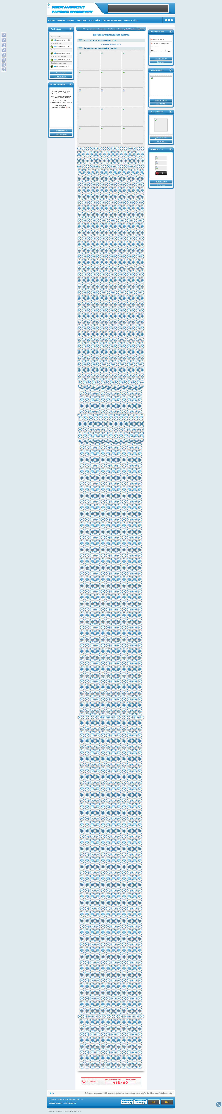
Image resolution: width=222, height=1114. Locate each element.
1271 (87, 465)
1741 (97, 606)
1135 (90, 425)
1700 (134, 591)
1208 (134, 443)
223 (106, 199)
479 (111, 260)
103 (106, 170)
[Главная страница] (166, 21)
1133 (79, 425)
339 (88, 227)
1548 (92, 548)
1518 (124, 537)
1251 (108, 458)
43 (121, 155)
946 (120, 371)
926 (97, 368)
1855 (129, 638)
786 (142, 332)
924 (88, 368)
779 (111, 332)
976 (120, 379)
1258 (81, 461)
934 (133, 368)
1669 (97, 584)
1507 (129, 533)
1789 (97, 620)
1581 (139, 555)
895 (93, 361)
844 (133, 346)
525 (115, 271)
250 (93, 206)
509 (111, 267)
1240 (113, 454)
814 (133, 339)
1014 (102, 389)
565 (93, 281)
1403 (87, 505)
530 (138, 271)
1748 (134, 606)
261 (142, 206)
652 (79, 303)
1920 (92, 660)
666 (142, 303)
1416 (92, 508)
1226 (102, 451)
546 (142, 274)
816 (142, 339)
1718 (102, 598)
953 (84, 375)
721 (120, 317)
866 (97, 353)
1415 (87, 508)
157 (79, 184)
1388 (134, 497)
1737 (139, 602)
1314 (124, 476)
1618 (81, 570)
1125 (105, 422)
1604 (134, 562)
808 (106, 339)
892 (79, 361)
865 (93, 353)
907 (79, 364)
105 (115, 170)
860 (138, 350)
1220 (134, 447)
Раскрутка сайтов (131, 20)
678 (129, 307)
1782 (124, 616)
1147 (85, 429)
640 (93, 299)
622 (79, 296)
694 (133, 310)
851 (97, 350)
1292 (134, 469)
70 (100, 162)
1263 (108, 461)
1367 (87, 494)
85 (96, 166)
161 (97, 184)
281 (97, 213)
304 (133, 217)
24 (108, 152)
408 (129, 242)
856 (120, 350)
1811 (87, 627)
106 (119, 170)
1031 (129, 393)
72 (108, 162)
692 (124, 310)
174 (88, 188)
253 (106, 206)
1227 (108, 451)
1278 (124, 465)
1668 (92, 584)
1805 (118, 624)
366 (142, 231)
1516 (113, 537)
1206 (123, 443)
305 (138, 217)
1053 (118, 400)
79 (138, 162)
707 (124, 314)
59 (121, 159)
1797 (139, 620)
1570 (81, 555)
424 (133, 245)
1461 (139, 519)
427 (79, 249)
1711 (129, 595)
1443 (108, 515)
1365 (139, 490)
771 (142, 328)
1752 (92, 609)
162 (102, 184)
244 (133, 202)
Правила (70, 20)
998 (84, 386)
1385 (118, 497)
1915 (129, 656)
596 (97, 289)
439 (133, 249)
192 (102, 191)
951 (142, 371)
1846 (81, 638)
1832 (134, 631)
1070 (81, 407)
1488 (92, 530)
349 (133, 227)
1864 (113, 642)
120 (115, 173)
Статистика (81, 20)
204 (88, 195)
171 (142, 184)
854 (111, 350)
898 (106, 361)
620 (138, 292)
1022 (81, 393)
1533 (139, 541)
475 (93, 260)
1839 (108, 634)
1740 (92, 606)
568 (106, 281)
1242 (124, 454)
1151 (105, 429)
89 (113, 166)
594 (88, 289)
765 (115, 328)
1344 (92, 487)
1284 (92, 469)
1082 (81, 411)
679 (133, 307)
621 (142, 292)
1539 (108, 544)
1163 (100, 433)
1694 (102, 591)
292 (79, 217)
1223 (87, 451)
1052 (113, 400)
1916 (134, 656)
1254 (124, 458)
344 (111, 227)
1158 (141, 429)
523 (106, 271)
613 (106, 292)
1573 (97, 555)
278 (84, 213)
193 (106, 191)
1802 (102, 624)
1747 (129, 606)
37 (96, 155)
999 (89, 386)
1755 (108, 609)
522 (102, 271)
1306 (82, 476)
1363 (129, 490)
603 (129, 289)
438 (129, 249)
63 (138, 159)
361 (120, 231)
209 (111, 195)
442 (79, 253)
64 (142, 159)
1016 (113, 389)
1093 (139, 411)
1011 (87, 389)
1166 (115, 433)
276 (142, 209)
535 (93, 274)
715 (93, 317)
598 (106, 289)
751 (120, 325)
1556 (134, 548)
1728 (92, 602)
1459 (129, 519)
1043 (129, 397)
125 (137, 173)
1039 (108, 397)
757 (79, 328)
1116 (126, 418)
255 (115, 206)
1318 (81, 479)
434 (111, 249)
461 (97, 256)
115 (93, 173)
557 (124, 278)
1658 (102, 580)
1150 (100, 429)
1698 (124, 591)
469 (133, 256)
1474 (81, 526)
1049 (97, 400)
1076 (113, 407)
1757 (118, 609)
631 (120, 296)
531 (142, 271)
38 (100, 155)
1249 (97, 458)
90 (117, 166)
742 (79, 325)
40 (108, 155)
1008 (136, 386)
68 (91, 162)
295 (93, 217)
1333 (97, 483)
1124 (100, 422)
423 (129, 245)
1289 (118, 469)
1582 (81, 559)
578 (84, 285)
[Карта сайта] (172, 21)
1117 (131, 418)
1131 (136, 422)
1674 (124, 584)
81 (79, 166)
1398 (124, 501)
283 (106, 213)
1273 (97, 465)
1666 (81, 584)
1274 (102, 465)
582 (102, 285)
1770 (124, 613)
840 (115, 346)
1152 (110, 429)
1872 (92, 645)
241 (120, 202)
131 (97, 177)
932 (124, 368)
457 (79, 256)
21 (96, 152)
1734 (124, 602)
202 (79, 195)
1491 (108, 530)
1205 (118, 443)
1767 (108, 613)
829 (133, 343)
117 (102, 173)
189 (88, 191)
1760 (134, 609)
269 (111, 209)
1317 (139, 476)
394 (133, 238)
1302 (124, 472)
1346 (102, 487)
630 (115, 296)
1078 (124, 407)
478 (106, 260)
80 (142, 162)
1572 (92, 555)
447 (102, 253)
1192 (115, 440)
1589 (118, 559)
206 (97, 195)
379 (133, 235)
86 (100, 166)
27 (121, 152)
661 (120, 303)
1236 (92, 454)
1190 (105, 440)
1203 (108, 443)
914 (111, 364)
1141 (121, 425)
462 (102, 256)
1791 (108, 620)
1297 (97, 472)
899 (111, 361)
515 (138, 267)
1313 (118, 476)
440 (138, 249)
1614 (124, 566)
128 (84, 177)
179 (111, 188)
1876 (113, 645)
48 (142, 155)
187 (79, 191)
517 (79, 271)
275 (138, 209)
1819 (129, 627)
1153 (115, 429)
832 (79, 346)
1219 (129, 447)
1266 (124, 461)
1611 (108, 566)
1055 (129, 400)
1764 (92, 613)
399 (88, 242)
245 (138, 202)
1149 (95, 429)
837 (102, 346)
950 (138, 371)
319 (133, 220)
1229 (118, 451)
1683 (108, 588)
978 (129, 379)
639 (88, 299)
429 (88, 249)
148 (106, 181)
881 (97, 357)
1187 (90, 440)
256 (120, 206)
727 (79, 321)
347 (124, 227)
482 (124, 260)
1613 (118, 566)
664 (133, 303)
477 (102, 260)
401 (97, 242)
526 (120, 271)
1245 (139, 454)
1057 (139, 400)
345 (115, 227)
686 (97, 310)
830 (138, 343)
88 (108, 166)
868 (106, 353)
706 (120, 314)
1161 (90, 433)
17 (79, 152)
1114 (116, 418)
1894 (81, 652)
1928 (134, 660)
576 (142, 281)
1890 (124, 649)
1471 (129, 523)
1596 (92, 562)
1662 (124, 580)
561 (142, 278)
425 (138, 245)
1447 (129, 515)
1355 (87, 490)
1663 (129, 580)
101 (97, 170)
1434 (124, 512)
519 (88, 271)
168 (129, 184)
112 (80, 173)
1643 (87, 577)
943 (106, 371)
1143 (131, 425)
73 (113, 162)
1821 (139, 627)
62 (134, 159)
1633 (97, 573)
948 (129, 371)
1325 (118, 479)
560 (138, 278)
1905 (139, 652)
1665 (139, 580)
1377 (139, 494)
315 (115, 220)
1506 (124, 533)
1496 (134, 530)
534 (88, 274)
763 (106, 328)
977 (124, 379)
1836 (92, 634)
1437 (139, 512)
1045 (139, 397)
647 (124, 299)
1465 (97, 523)
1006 (125, 386)
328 (106, 224)
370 (93, 235)
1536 (92, 544)
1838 (102, 634)
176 (97, 188)
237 (102, 202)
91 (121, 166)
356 (97, 231)
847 (79, 350)
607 (79, 292)
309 (88, 220)
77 (130, 162)
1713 (139, 595)
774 (88, 332)
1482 (124, 526)
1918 (81, 660)
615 (115, 292)
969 (88, 379)
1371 (108, 494)
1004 (115, 386)
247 (79, 206)
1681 (97, 588)
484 (133, 260)
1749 (139, 606)
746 (97, 325)
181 (120, 188)
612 (102, 292)
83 (87, 166)
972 (102, 379)
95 (138, 166)
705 (115, 314)
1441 (97, 515)
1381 (97, 497)
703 (106, 314)
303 (129, 217)
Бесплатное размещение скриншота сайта (100, 40)
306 (142, 217)
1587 (108, 559)
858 (129, 350)
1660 (113, 580)
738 (129, 321)
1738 (81, 606)
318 (129, 220)
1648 (113, 577)
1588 (113, 559)
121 (119, 173)
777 (102, 332)
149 (111, 181)
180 (115, 188)
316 (120, 220)
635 (138, 296)
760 (93, 328)
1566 (124, 551)
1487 (87, 530)
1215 (108, 447)
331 (120, 224)
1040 (113, 397)
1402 (82, 505)
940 (93, 371)
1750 (81, 609)
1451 (87, 519)
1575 (108, 555)
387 (102, 238)
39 (104, 155)
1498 (81, 533)
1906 (82, 656)
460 (93, 256)
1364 (134, 490)
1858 (81, 642)
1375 (129, 494)
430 (93, 249)
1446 (124, 515)
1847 (87, 638)
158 (84, 184)
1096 (90, 415)
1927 (129, 660)
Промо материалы (61, 134)
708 (129, 314)
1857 (139, 638)
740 (138, 321)
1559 (87, 551)
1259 (87, 461)
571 (120, 281)
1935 (108, 663)
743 (84, 325)
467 (124, 256)
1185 (79, 440)
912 (102, 364)
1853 (118, 638)
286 (120, 213)
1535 (87, 544)
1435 (129, 512)
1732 (113, 602)
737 (124, 321)
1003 (109, 386)
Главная (51, 20)
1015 (108, 389)
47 (138, 155)
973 (106, 379)
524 (111, 271)
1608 (92, 566)
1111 (101, 418)
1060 (92, 404)
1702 (82, 595)
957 (102, 375)
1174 (90, 436)
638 (84, 299)
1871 (87, 645)
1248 (92, 458)
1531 (129, 541)
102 (101, 170)
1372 (113, 494)
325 (93, 224)
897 (102, 361)
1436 (134, 512)
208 (106, 195)
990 (116, 382)
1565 (118, 551)
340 (93, 227)
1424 (134, 508)
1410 (124, 505)
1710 (124, 595)
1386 (124, 497)
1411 (129, 505)
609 (88, 292)
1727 (87, 602)
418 (106, 245)
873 (129, 353)
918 (129, 364)
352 (79, 231)
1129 (126, 422)
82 (83, 166)
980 (138, 379)
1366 (81, 494)
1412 (134, 505)
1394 (102, 501)
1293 (139, 469)
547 (79, 278)
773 (84, 332)
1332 (92, 483)
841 (120, 346)
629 (111, 296)
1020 (134, 389)
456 (142, 253)
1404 (92, 505)
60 (125, 159)
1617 (139, 566)
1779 (108, 616)
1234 (81, 454)
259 (133, 206)
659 (111, 303)
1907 (87, 656)
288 (129, 213)
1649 (118, 577)
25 (113, 152)
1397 (118, 501)
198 (129, 191)
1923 (108, 660)
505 (93, 267)
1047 (87, 400)
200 (138, 191)
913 (106, 364)
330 (115, 224)
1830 (124, 631)
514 (133, 267)
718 (106, 317)
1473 (139, 523)
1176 (100, 436)
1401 (139, 501)
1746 (124, 606)
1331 (87, 483)
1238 (102, 454)
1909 (97, 656)
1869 (139, 642)
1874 (102, 645)
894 (88, 361)
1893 (139, 649)
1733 (118, 602)
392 (124, 238)
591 (142, 285)
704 (111, 314)
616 (120, 292)
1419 (108, 508)
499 (133, 263)
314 (111, 220)
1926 (124, 660)
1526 (102, 541)
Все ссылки (161, 62)
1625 (118, 570)
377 (124, 235)
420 (115, 245)
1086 (102, 411)
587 (124, 285)
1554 (124, 548)
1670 (102, 584)
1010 (82, 389)
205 (93, 195)
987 (103, 382)
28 (125, 152)
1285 (97, 469)
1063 (108, 404)
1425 (139, 508)
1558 (81, 551)
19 (87, 152)
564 (88, 281)
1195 (131, 440)
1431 (108, 512)
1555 (129, 548)
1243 (129, 454)
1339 (129, 483)
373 (106, 235)
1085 (97, 411)
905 (138, 361)
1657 (97, 580)
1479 (108, 526)
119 (110, 173)
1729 (97, 602)
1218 (124, 447)
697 (79, 314)
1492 (113, 530)
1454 (102, 519)
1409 (118, 505)
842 (124, 346)
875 (138, 353)
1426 (81, 512)
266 (97, 209)
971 (97, 379)
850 (93, 350)
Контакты (61, 20)
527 (124, 271)
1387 (129, 497)
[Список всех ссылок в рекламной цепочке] (49, 8)
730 (93, 321)
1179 (115, 436)
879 (88, 357)
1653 (139, 577)
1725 (139, 598)
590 (138, 285)
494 (111, 263)
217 (79, 199)
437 (124, 249)
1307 (87, 476)
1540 (113, 544)
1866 (124, 642)
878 (84, 357)
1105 (136, 415)
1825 (97, 631)
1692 (92, 591)
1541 (118, 544)
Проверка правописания (112, 20)
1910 (103, 656)
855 (115, 350)
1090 (124, 411)
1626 (124, 570)
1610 (103, 566)
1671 (108, 584)
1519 (129, 537)
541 (120, 274)
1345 (97, 487)
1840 (113, 634)
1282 (81, 469)
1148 (90, 429)
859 (133, 350)
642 (102, 299)
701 (97, 314)
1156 (131, 429)
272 (124, 209)
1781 (118, 616)
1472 (134, 523)
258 (129, 206)
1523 (87, 541)
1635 (108, 573)
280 (93, 213)
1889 (118, 649)
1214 (102, 447)
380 (138, 235)
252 (102, 206)
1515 (108, 537)
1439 (87, 515)
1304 (134, 472)
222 (102, 199)
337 (79, 227)
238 (106, 202)
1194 (126, 440)
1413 (139, 505)
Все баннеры (161, 141)
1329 (139, 479)
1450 (81, 519)
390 (115, 238)
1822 (81, 631)
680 (138, 307)
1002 (104, 386)
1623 (108, 570)
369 (88, 235)
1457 (118, 519)
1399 (129, 501)
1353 (139, 487)
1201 (97, 443)
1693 (97, 591)
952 (79, 375)
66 (83, 162)
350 (138, 227)
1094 (79, 415)
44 (125, 155)
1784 (134, 616)
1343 (87, 487)
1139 (110, 425)
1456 (113, 519)
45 (130, 155)
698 (84, 314)
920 (138, 364)
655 (93, 303)
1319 (87, 479)
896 (97, 361)
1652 (134, 577)
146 (97, 181)
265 (93, 209)
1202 (102, 443)
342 (102, 227)
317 (124, 220)
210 (115, 195)
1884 (92, 649)
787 (79, 335)
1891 (129, 649)
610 (93, 292)
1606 (82, 566)
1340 (134, 483)
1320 (92, 479)
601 (120, 289)
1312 (113, 476)
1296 (92, 472)
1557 (139, 548)
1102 (121, 415)
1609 (97, 566)
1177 (105, 436)
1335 (108, 483)
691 (120, 310)
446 (97, 253)
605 (138, 289)
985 (94, 382)
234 (88, 202)
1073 (97, 407)
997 (80, 386)
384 (88, 238)
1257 (139, 458)
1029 (118, 393)
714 (88, 317)
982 (80, 382)
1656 (92, 580)
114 (88, 173)
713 (84, 317)
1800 (92, 624)
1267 (129, 461)
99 (88, 170)
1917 (139, 656)
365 (138, 231)
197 (124, 191)
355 (93, 231)
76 (125, 162)
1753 (97, 609)
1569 (139, 551)
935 (138, 368)
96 (142, 166)
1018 (124, 389)
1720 (113, 598)
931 (120, 368)
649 (133, 299)
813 (129, 339)
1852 (113, 638)
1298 (102, 472)
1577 (118, 555)
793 (106, 335)
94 (134, 166)
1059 (87, 404)
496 (120, 263)
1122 (90, 422)
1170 (136, 433)
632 (124, 296)
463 (106, 256)
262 (79, 209)
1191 (110, 440)
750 (115, 325)
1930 (81, 663)
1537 (97, 544)
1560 (92, 551)
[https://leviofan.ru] (161, 168)
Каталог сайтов (94, 20)
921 (142, 364)
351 (142, 227)
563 (84, 281)
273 (129, 209)
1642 (81, 577)
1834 (81, 634)
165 (115, 184)
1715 (87, 598)
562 (79, 281)
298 (106, 217)
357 (102, 231)
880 (93, 357)
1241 (118, 454)
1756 (113, 609)
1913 (118, 656)
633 (129, 296)
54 (100, 159)
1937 (118, 663)
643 (106, 299)
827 (124, 343)
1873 (97, 645)
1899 (108, 652)
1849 (97, 638)
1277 (118, 465)
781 (120, 332)
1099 (106, 415)
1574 (102, 555)
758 (84, 328)
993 (130, 382)
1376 (134, 494)
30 (134, 152)
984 (89, 382)
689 (111, 310)
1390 (81, 501)
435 (115, 249)
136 (120, 177)
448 (106, 253)
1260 (92, 461)
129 (88, 177)
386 (97, 238)
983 (85, 382)
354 (88, 231)
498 (129, 263)
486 (142, 260)
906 (142, 361)
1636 (113, 573)
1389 (139, 497)
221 (97, 199)
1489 (97, 530)
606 (142, 289)
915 (115, 364)
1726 (81, 602)
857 (124, 350)
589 (133, 285)
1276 (113, 465)
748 (106, 325)
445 (93, 253)
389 (111, 238)
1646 (102, 577)
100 (92, 170)
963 (129, 375)
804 (88, 339)
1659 (108, 580)
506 (97, 267)
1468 (113, 523)
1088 (113, 411)
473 (84, 260)
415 (93, 245)
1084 (92, 411)
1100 (111, 415)
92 (125, 166)
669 (88, 307)
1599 (108, 562)
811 (120, 339)
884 (111, 357)
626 (97, 296)
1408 (113, 505)
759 (88, 328)
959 (111, 375)
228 (129, 199)
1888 (113, 649)
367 (79, 235)
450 (115, 253)
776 (97, 332)
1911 (108, 656)
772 (79, 332)
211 (120, 195)
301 (120, 217)
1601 (118, 562)
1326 (124, 479)
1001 (99, 386)
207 (102, 195)
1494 (124, 530)
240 (115, 202)
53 (96, 159)
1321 (97, 479)
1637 (118, 573)
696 (142, 310)
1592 (134, 559)
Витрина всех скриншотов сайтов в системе (100, 48)
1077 (118, 407)
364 (133, 231)
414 (88, 245)
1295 (87, 472)
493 (106, 263)
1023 (87, 393)
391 (120, 238)
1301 (118, 472)
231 (142, 199)
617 (124, 292)
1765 (97, 613)
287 (124, 213)
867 (102, 353)
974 (111, 379)
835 (93, 346)
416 (97, 245)
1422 (124, 508)
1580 (134, 555)
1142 (126, 425)
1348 (113, 487)
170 (138, 184)
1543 (129, 544)
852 (102, 350)
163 (106, 184)
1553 (118, 548)
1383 (108, 497)
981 (142, 379)
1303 (129, 472)
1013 (97, 389)
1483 (129, 526)
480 (115, 260)
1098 (100, 415)
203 (84, 195)
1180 (121, 436)
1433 (118, 512)
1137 (100, 425)
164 (111, 184)
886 (120, 357)
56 (108, 159)
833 (84, 346)
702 (102, 314)
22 (100, 152)
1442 (102, 515)
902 (124, 361)
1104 (131, 415)
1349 (118, 487)
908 (84, 364)
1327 (129, 479)
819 (88, 343)
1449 (139, 515)
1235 (87, 454)
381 (142, 235)
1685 (118, 588)
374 (111, 235)
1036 (92, 397)
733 (106, 321)
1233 (139, 451)
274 (133, 209)
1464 (92, 523)
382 (79, 238)
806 (97, 339)
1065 (118, 404)
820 (93, 343)
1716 (92, 598)
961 (120, 375)
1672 (113, 584)
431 (97, 249)
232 (79, 202)
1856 (134, 638)
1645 (97, 577)
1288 (113, 469)
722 (124, 317)
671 (97, 307)
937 (79, 371)
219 (88, 199)
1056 (134, 400)
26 (117, 152)
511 (120, 267)
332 (124, 224)
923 (84, 368)
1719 (108, 598)
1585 (97, 559)
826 (120, 343)
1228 (113, 451)
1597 (97, 562)
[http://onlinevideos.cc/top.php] (161, 173)
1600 (113, 562)
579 (88, 285)
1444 (113, 515)
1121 (85, 422)
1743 (108, 606)
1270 (81, 465)
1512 (92, 537)
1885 (97, 649)
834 (88, 346)
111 (142, 170)
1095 (84, 415)
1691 (87, 591)
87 (104, 166)
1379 (87, 497)
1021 (139, 389)
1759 (129, 609)
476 (97, 260)
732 (102, 321)
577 (79, 285)
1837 (97, 634)
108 (128, 170)
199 (133, 191)
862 (79, 353)
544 (133, 274)
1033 (139, 393)
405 (115, 242)
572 (124, 281)
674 (111, 307)
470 (138, 256)
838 (106, 346)
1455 (108, 519)
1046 (81, 400)
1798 (81, 624)
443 (84, 253)
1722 (124, 598)
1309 (97, 476)
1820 (134, 627)
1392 (92, 501)
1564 (113, 551)
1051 (108, 400)
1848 (92, 638)
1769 (118, 613)
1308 (92, 476)
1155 (126, 429)
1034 (81, 397)
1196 (136, 440)
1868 (134, 642)
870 (115, 353)
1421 (118, 508)
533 (84, 274)
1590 (124, 559)
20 (91, 152)
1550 (102, 548)
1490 (102, 530)
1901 (118, 652)
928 (106, 368)
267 (102, 209)
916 (120, 364)
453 (129, 253)
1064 (113, 404)
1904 (134, 652)
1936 (113, 663)
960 (115, 375)
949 (133, 371)
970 (93, 379)
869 (111, 353)
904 (133, 361)
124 (133, 173)
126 (142, 173)
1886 (102, 649)
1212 (92, 447)
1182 (131, 436)
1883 (87, 649)
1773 (139, 613)
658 (106, 303)
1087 (108, 411)
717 (102, 317)
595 (93, 289)
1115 (121, 418)
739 (133, 321)
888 (129, 357)
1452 (92, 519)
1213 (97, 447)
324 (88, 224)
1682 (102, 588)
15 (138, 148)
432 (102, 249)
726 (142, 317)
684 (88, 310)
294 (88, 217)
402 (102, 242)
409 (133, 242)
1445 (118, 515)
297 (102, 217)
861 (142, 350)
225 (115, 199)
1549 (97, 548)
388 (106, 238)
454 (133, 253)
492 (102, 263)
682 (79, 310)
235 (93, 202)
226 (120, 199)
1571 (87, 555)
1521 (139, 537)
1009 (141, 386)
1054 (124, 400)
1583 (87, 559)
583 (106, 285)
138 (129, 177)
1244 (134, 454)
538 (106, 274)
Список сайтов (61, 73)
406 (120, 242)
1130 (131, 422)
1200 (92, 443)
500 (138, 263)
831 (142, 343)
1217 (118, 447)
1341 (139, 483)
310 (93, 220)
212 (124, 195)
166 (120, 184)
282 (102, 213)
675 (115, 307)
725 (138, 317)
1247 (87, 458)
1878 (124, 645)
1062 (102, 404)
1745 (118, 606)
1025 (97, 393)
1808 (134, 624)
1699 (129, 591)
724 (133, 317)
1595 (87, 562)
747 (102, 325)
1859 (87, 642)
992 (125, 382)
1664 (134, 580)
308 (84, 220)
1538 (102, 544)
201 (142, 191)
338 (84, 227)
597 (102, 289)
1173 (85, 436)
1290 (124, 469)
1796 (134, 620)
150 (115, 181)
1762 (81, 613)
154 (133, 181)
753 (129, 325)
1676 (134, 584)
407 (124, 242)
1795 (129, 620)
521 (97, 271)
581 (97, 285)
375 (115, 235)
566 (97, 281)
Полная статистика (61, 130)
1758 (124, 609)
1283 (87, 469)
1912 (113, 656)
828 (129, 343)
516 (142, 267)
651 (142, 299)
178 (106, 188)
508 (106, 267)
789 (88, 335)
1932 (92, 663)
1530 (124, 541)
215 (138, 195)
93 (130, 166)
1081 (139, 407)
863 (84, 353)
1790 (102, 620)
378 (129, 235)
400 (93, 242)
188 (84, 191)
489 (88, 263)
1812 (92, 627)
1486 (81, 530)
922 (79, 368)
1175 (95, 436)
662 (124, 303)
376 (120, 235)
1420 (113, 508)
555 (115, 278)
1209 (139, 443)
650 (138, 299)
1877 (118, 645)
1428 (92, 512)
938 (84, 371)
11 (121, 148)
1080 (134, 407)
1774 (81, 616)
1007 (130, 386)
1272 (92, 465)
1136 (95, 425)
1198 (81, 443)
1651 (129, 577)
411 (142, 242)
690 (115, 310)
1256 (134, 458)
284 (111, 213)
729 (88, 321)
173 (84, 188)
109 (133, 170)
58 (117, 159)
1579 (129, 555)
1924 (113, 660)
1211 (87, 447)
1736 (134, 602)
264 (88, 209)
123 (128, 173)
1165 (110, 433)
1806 (124, 624)
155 (138, 181)
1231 (129, 451)
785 (138, 332)
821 (97, 343)
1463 (87, 523)
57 (113, 159)
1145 (141, 425)
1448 (134, 515)
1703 (87, 595)
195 (115, 191)
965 (138, 375)
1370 (102, 494)
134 (111, 177)
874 (133, 353)
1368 (92, 494)
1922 (102, 660)
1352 (134, 487)
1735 (129, 602)
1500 (92, 533)
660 (115, 303)
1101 (116, 415)
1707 (108, 595)
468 (129, 256)
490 (93, 263)
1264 (113, 461)
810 (115, 339)
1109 (91, 418)
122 (124, 173)
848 (84, 350)
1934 (102, 663)
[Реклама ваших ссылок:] (161, 85)
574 (133, 281)
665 (138, 303)
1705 (97, 595)
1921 (97, 660)
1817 (118, 627)
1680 (92, 588)
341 (97, 227)
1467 (108, 523)
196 (120, 191)
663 (129, 303)
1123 (95, 422)
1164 (105, 433)
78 (134, 162)
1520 (134, 537)
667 (79, 307)
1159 (79, 433)
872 (124, 353)
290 (138, 213)
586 (120, 285)
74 (117, 162)
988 (107, 382)
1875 (108, 645)
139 (133, 177)
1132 (141, 422)
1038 (102, 397)
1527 (108, 541)
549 (88, 278)
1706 (103, 595)
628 (106, 296)
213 (129, 195)
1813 (97, 627)
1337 (118, 483)
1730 (102, 602)
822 (102, 343)
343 (106, 227)
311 (97, 220)
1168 (126, 433)
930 (115, 368)
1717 (97, 598)
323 (84, 224)
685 (93, 310)
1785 (139, 616)
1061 (97, 404)
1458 (124, 519)
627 (102, 296)
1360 (113, 490)
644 (111, 299)
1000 (93, 386)
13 (130, 148)
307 (79, 220)
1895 (87, 652)
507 (102, 267)
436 (120, 249)
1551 (108, 548)
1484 (134, 526)
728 (84, 321)
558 (129, 278)
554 (111, 278)
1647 (108, 577)
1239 (108, 454)
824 (111, 343)
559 (133, 278)
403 (106, 242)
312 (102, 220)
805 (93, 339)
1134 (85, 425)
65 (79, 162)
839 (111, 346)
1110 (96, 418)
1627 (129, 570)
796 (120, 335)
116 (97, 173)
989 (112, 382)
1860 (92, 642)
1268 (134, 461)
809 (111, 339)
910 (93, 364)
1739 (87, 606)
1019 (129, 389)
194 (111, 191)
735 (115, 321)
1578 (124, 555)
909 (88, 364)
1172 (79, 436)
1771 (129, 613)
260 (138, 206)
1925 (118, 660)
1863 (108, 642)
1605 (139, 562)
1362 (124, 490)
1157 (136, 429)
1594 (81, 562)
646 (120, 299)
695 (138, 310)
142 (79, 181)
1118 (136, 418)
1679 (87, 588)
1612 (113, 566)
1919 (87, 660)
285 (115, 213)
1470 (124, 523)
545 (138, 274)
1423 (129, 508)
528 (129, 271)
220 (93, 199)
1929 (139, 660)
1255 (129, 458)
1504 (113, 533)
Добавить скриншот (161, 100)
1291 (129, 469)
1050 (102, 400)
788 (84, 335)
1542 (124, 544)
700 (93, 314)
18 (83, 152)
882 (102, 357)
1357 (97, 490)
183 (129, 188)
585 (115, 285)
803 (84, 339)
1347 (108, 487)
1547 (87, 548)
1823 (87, 631)
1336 (113, 483)
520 (93, 271)
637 (79, 299)
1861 (97, 642)
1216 (113, 447)
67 (87, 162)
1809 (139, 624)
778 (106, 332)
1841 (118, 634)
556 (120, 278)
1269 (139, 461)
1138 (105, 425)
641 (97, 299)
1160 (85, 433)
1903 (129, 652)
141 (142, 177)
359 (111, 231)
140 (138, 177)
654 (88, 303)
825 (115, 343)
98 (84, 170)
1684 (113, 588)
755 (138, 325)
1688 (134, 588)
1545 (139, 544)
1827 (108, 631)
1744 (113, 606)
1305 (139, 472)
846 (142, 346)
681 (142, 307)
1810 (82, 627)
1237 (97, 454)
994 (134, 382)
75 (121, 162)
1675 (129, 584)
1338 (124, 483)
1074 (102, 407)
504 (88, 267)
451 (120, 253)
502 (79, 267)
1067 (129, 404)
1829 (118, 631)
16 (142, 148)
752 (124, 325)
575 (138, 281)
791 (97, 335)
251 (97, 206)
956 (97, 375)
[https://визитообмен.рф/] (161, 125)
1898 (102, 652)
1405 (97, 505)
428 (84, 249)
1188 (95, 440)
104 (110, 170)
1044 (134, 397)
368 (84, 235)
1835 (87, 634)
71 (104, 162)
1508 (134, 533)
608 (84, 292)
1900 (113, 652)
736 (120, 321)
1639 (129, 573)
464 (111, 256)
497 (124, 263)
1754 (102, 609)
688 (106, 310)
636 (142, 296)
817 (79, 343)
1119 (141, 418)
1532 (134, 541)
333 (129, 224)
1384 (113, 497)
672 (102, 307)
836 (97, 346)
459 (88, 256)
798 (129, 335)
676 (120, 307)
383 (84, 238)
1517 (118, 537)
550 (93, 278)
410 (138, 242)
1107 (80, 418)
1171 (141, 433)
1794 (124, 620)
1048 (92, 400)
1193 (121, 440)
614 (111, 292)
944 (111, 371)
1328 (134, 479)
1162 (95, 433)
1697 (118, 591)
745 (93, 325)
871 (120, 353)
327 (102, 224)
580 (93, 285)
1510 (82, 537)
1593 (139, 559)
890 (138, 357)
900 (115, 361)
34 (83, 155)
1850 (102, 638)
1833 (139, 631)
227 (124, 199)
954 (88, 375)
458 (84, 256)
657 (102, 303)
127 (79, 177)
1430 (102, 512)
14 (134, 148)
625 (93, 296)
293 (84, 217)
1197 (141, 440)
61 (130, 159)
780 (115, 332)
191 (97, 191)
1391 (87, 501)
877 (79, 357)
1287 (108, 469)
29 (130, 152)
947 (124, 371)
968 (84, 379)
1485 (139, 526)
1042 (124, 397)
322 (79, 224)
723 (129, 317)
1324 (113, 479)
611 (97, 292)
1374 (124, 494)
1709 (118, 595)
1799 (87, 624)
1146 (79, 429)
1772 (134, 613)
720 (115, 317)
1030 (124, 393)
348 (129, 227)
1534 (81, 544)
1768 (113, 613)
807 (102, 339)
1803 (108, 624)
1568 (134, 551)
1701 (139, 591)
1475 (87, 526)
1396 (113, 501)
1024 (92, 393)
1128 (121, 422)
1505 (118, 533)
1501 (97, 533)
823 (106, 343)
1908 (92, 656)
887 (124, 357)
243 (129, 202)
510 (115, 267)
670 (93, 307)
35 (87, 155)
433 (106, 249)
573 (129, 281)
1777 (97, 616)
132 (102, 177)
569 (111, 281)
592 (79, 289)
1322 (102, 479)
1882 (81, 649)
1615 (129, 566)
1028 (113, 393)
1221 (139, 447)
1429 (97, 512)
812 (124, 339)
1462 (81, 523)
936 (142, 368)
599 (111, 289)
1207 (129, 443)
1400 (134, 501)
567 (102, 281)
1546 (81, 548)
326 (97, 224)
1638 (124, 573)
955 (93, 375)
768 (129, 328)
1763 (87, 613)
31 (138, 152)
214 (133, 195)
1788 (92, 620)
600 (115, 289)
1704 (92, 595)
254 (111, 206)
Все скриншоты (161, 103)
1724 (134, 598)
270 (115, 209)
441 (142, 249)
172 (79, 188)
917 (124, 364)
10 (117, 148)
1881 (139, 645)
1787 (87, 620)
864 (88, 353)
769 (133, 328)
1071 (87, 407)
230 (138, 199)
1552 (113, 548)
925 (93, 368)
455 (138, 253)
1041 (118, 397)
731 (97, 321)
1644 (92, 577)
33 (79, 155)
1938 (124, 663)
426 (142, 245)
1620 (92, 570)
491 (97, 263)
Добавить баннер (161, 138)
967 (79, 379)
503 (84, 267)
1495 (129, 530)
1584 (92, 559)
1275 (108, 465)
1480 (113, 526)
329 (111, 224)
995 (139, 382)
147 (102, 181)
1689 (139, 588)
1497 (139, 530)
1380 (92, 497)
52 (91, 159)
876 (142, 353)
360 (115, 231)
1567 (129, 551)
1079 (129, 407)
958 (106, 375)
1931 (87, 663)
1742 (102, 606)
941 (97, 371)
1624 (113, 570)
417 (102, 245)
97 (80, 170)
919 (133, 364)
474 (88, 260)
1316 (134, 476)
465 (115, 256)
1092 (134, 411)
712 (79, 317)
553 (106, 278)
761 (97, 328)
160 (93, 184)
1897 (97, 652)
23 (104, 152)
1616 (134, 566)
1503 (108, 533)
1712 (134, 595)
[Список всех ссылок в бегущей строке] (84, 29)
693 (129, 310)
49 (79, 159)
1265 (118, 461)
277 (79, 213)
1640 (134, 573)
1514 (102, 537)
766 (120, 328)
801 (142, 335)
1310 (103, 476)
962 (124, 375)
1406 (103, 505)
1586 (102, 559)
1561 (97, 551)
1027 (108, 393)
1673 (118, 584)
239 (111, 202)
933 (129, 368)
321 (142, 220)
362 (124, 231)
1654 (81, 580)
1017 (118, 389)
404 (111, 242)
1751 (87, 609)
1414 (81, 508)
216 (142, 195)
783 (129, 332)
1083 (87, 411)
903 (129, 361)
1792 (113, 620)
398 (84, 242)
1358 (102, 490)
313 (106, 220)
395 (138, 238)
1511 (87, 537)
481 (120, 260)
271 (120, 209)
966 (142, 375)
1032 (134, 393)
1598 (102, 562)
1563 (108, 551)
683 (84, 310)
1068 (134, 404)
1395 (108, 501)
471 (142, 256)
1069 (139, 404)
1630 (81, 573)
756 (142, 325)
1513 (97, 537)
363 (129, 231)
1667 (87, 584)
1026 (102, 393)
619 (133, 292)
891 (142, 357)
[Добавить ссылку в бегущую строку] (82, 29)
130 (93, 177)
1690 (81, 591)
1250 (102, 458)
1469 (118, 523)
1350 (124, 487)
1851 (108, 638)
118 (106, 173)
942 (102, 371)
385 (93, 238)
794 (111, 335)
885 (115, 357)
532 (79, 274)
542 (124, 274)
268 (106, 209)
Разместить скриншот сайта (111, 44)
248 (84, 206)
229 (133, 199)
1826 (102, 631)
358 (106, 231)
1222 (81, 451)
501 (142, 263)
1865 (118, 642)
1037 (97, 397)
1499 (87, 533)
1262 (102, 461)
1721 (118, 598)
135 (115, 177)
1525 (97, 541)
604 (133, 289)
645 (115, 299)
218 (84, 199)
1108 (85, 418)
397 (79, 242)
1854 (124, 638)
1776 (92, 616)
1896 (92, 652)
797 (124, 335)
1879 (129, 645)
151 (120, 181)
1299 (108, 472)
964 (133, 375)
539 (111, 274)
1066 (124, 404)
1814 (102, 627)
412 (79, 245)
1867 (129, 642)
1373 (118, 494)
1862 (102, 642)
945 (115, 371)
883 (106, 357)
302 (124, 217)
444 (88, 253)
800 (138, 335)
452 (124, 253)
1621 (97, 570)
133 (106, 177)
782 (124, 332)
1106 (142, 415)
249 (88, 206)
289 (133, 213)
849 (88, 350)
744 (88, 325)
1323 (108, 479)
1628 (134, 570)
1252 (113, 458)
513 (129, 267)
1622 (102, 570)
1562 (102, 551)
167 (124, 184)
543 (129, 274)
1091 (129, 411)
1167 (121, 433)
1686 (124, 588)
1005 (120, 386)
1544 (134, 544)
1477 (97, 526)
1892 (134, 649)
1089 (118, 411)
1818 (124, 627)
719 (111, 317)
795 (115, 335)
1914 (124, 656)
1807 (129, 624)
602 (124, 289)
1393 (97, 501)
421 (120, 245)
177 (102, 188)
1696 (113, 591)
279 (88, 213)
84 (91, 166)
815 (138, 339)
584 (111, 285)
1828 (113, 631)
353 (84, 231)
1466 (102, 523)
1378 (81, 497)
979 (133, 379)
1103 (126, 415)
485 (138, 260)
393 (129, 238)
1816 (113, 627)
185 (138, 188)
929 (111, 368)
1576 (113, 555)
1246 (81, 458)
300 (115, 217)
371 (97, 235)
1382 (102, 497)
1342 (81, 487)
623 (84, 296)
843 (129, 346)
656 (97, 303)
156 (142, 181)
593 (84, 289)
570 (115, 281)
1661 (118, 580)
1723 (129, 598)
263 (84, 209)
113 (84, 173)
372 (102, 235)
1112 (106, 418)
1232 (134, 451)
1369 (97, 494)
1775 (87, 616)
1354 (81, 490)
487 (79, 263)
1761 (139, 609)
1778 (102, 616)
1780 (113, 616)
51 (87, 159)
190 (93, 191)
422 (124, 245)
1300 (113, 472)
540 (115, 274)
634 (133, 296)
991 (121, 382)
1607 (87, 566)
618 (129, 292)
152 (124, 181)
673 (106, 307)
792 (102, 335)
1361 (118, 490)
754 (133, 325)
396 (142, 238)
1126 (110, 422)
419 (111, 245)
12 (125, 148)
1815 (108, 627)
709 (133, 314)
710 (138, 314)
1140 (115, 425)
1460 (134, 519)
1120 (79, 422)
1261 (97, 461)
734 (111, 321)
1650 (124, 577)
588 (129, 285)
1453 (97, 519)
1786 (81, 620)
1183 (136, 436)
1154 (121, 429)
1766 (102, 613)
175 (93, 188)
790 (93, 335)
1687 (129, 588)
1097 (95, 415)
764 (111, 328)
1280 (134, 465)
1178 (110, 436)
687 (102, 310)
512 (124, 267)
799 (133, 335)
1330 (81, 483)
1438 (81, 515)
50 (83, 159)
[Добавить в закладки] (169, 21)
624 (88, 296)
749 (111, 325)
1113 (111, 418)
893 (84, 361)
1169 (131, 433)
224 (111, 199)
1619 (87, 570)
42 (117, 155)
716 (97, 317)
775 (93, 332)
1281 (139, 465)
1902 (124, 652)
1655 (87, 580)
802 (79, 339)
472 (79, 260)
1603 (129, 562)
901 (120, 361)
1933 (97, 663)
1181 (126, 436)
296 (97, 217)
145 (93, 181)
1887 (108, 649)
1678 (81, 588)
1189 (100, 440)
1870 (81, 645)
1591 (129, 559)
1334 (102, 483)
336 (142, 224)
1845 (139, 634)
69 (96, 162)
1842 (124, 634)
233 (84, 202)
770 (138, 328)
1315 (129, 476)
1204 (113, 443)
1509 (139, 533)
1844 (134, 634)
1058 (81, 404)
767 (124, 328)
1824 (92, 631)
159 (88, 184)
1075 (108, 407)
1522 (81, 541)
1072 (92, 407)
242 (124, 202)
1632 (92, 573)
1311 (108, 476)
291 (142, 213)
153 (129, 181)
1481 (118, 526)
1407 (108, 505)
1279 (129, 465)
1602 (124, 562)
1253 (118, 458)
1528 (113, 541)
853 (106, 350)
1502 (102, 533)
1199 (87, 443)
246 (142, 202)
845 (138, 346)
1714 (81, 598)
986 (98, 382)
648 (129, 299)
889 (133, 357)
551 (97, 278)
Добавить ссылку (161, 58)
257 (124, 206)
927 (102, 368)
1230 (124, 451)
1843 (129, 634)
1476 (92, 526)
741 (142, 321)
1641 (139, 573)
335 (138, 224)
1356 (92, 490)
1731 (108, 602)
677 (124, 307)
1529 (118, 541)
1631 (87, 573)
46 (134, 155)
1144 (136, 425)
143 (84, 181)
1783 (129, 616)
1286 (102, 469)
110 (137, 170)
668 (84, 307)
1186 (85, 440)
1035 (87, 397)
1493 (118, 530)
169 (133, 184)
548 (84, 278)
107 (124, 170)
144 (88, 181)
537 (102, 274)
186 (142, 188)
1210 (82, 447)
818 (84, 343)
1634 (102, 573)
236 (97, 202)
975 (115, 379)
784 (133, 332)
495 (115, 263)
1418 (102, 508)
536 (97, 274)
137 (124, 177)
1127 (115, 422)
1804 (113, 624)
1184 (141, 436)
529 (133, 271)
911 (97, 364)
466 (120, 256)
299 (111, 217)
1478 (102, 526)
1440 (92, 515)
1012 (92, 389)
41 (113, 155)
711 (142, 314)
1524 (92, 541)
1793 (118, 620)
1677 (139, 584)
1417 (97, 508)
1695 (108, 591)
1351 (129, 487)
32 (142, 152)
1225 (97, 451)
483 (129, 260)
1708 (113, 595)
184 (133, 188)
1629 (139, 570)
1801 (97, 624)
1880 (134, 645)
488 (84, 263)
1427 (87, 512)
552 (102, 278)
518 (84, 271)
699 (88, 314)
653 (84, 303)
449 (111, 253)
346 (120, 227)
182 (124, 188)
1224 (92, 451)
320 (138, 220)
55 (104, 159)
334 (133, 224)
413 (84, 245)
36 (91, 155)
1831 (129, 631)
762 (102, 328)
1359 (108, 490)
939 (88, 371)
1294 (81, 472)
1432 (113, 512)
